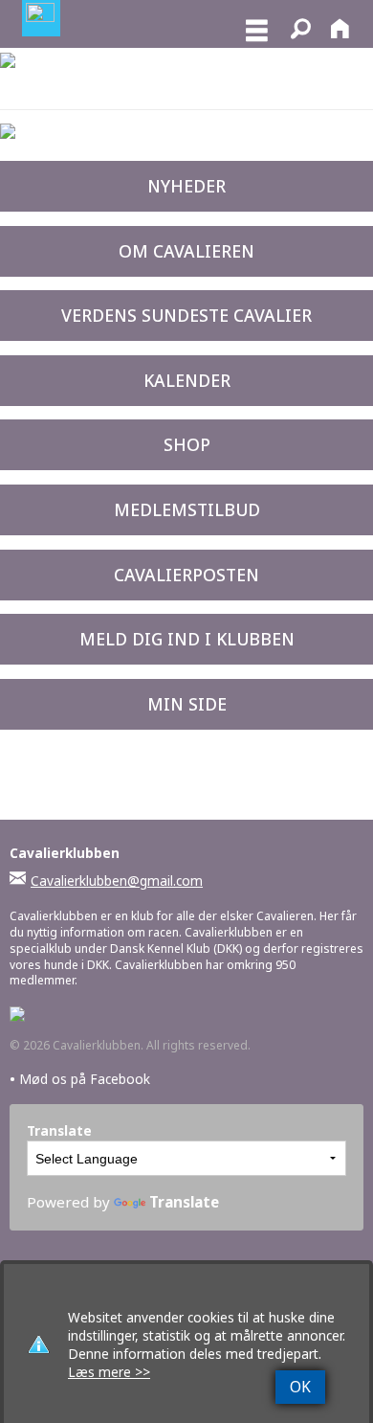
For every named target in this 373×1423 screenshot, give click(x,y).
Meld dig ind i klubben (187, 638)
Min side (187, 703)
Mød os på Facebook (80, 1079)
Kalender (186, 380)
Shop (187, 444)
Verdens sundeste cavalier (186, 315)
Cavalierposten (186, 574)
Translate (184, 1201)
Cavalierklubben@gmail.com (117, 880)
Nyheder (186, 185)
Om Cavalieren (186, 250)
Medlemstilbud (187, 509)
